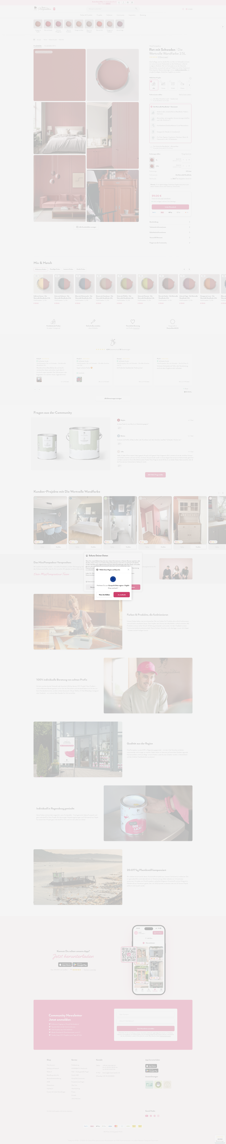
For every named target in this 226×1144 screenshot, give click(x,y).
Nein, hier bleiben (104, 595)
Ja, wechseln (122, 595)
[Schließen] (128, 570)
